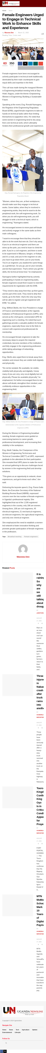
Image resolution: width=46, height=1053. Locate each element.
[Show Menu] (38, 3)
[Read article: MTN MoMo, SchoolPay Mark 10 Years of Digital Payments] (17, 905)
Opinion (34, 1030)
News (10, 10)
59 (42, 944)
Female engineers (31, 536)
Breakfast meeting (14, 536)
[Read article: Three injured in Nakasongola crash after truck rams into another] (17, 685)
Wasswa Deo (9, 32)
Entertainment (7, 1032)
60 (42, 623)
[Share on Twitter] (25, 63)
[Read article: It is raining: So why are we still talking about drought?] (17, 583)
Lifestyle (18, 1032)
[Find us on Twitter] (6, 1043)
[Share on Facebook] (20, 63)
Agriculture (25, 1030)
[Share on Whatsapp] (35, 63)
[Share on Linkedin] (30, 63)
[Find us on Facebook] (3, 1043)
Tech (17, 1030)
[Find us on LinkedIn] (9, 1043)
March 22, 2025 (23, 32)
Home (4, 10)
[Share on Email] (40, 63)
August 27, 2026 (39, 619)
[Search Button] (43, 3)
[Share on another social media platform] (31, 68)
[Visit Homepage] (11, 3)
